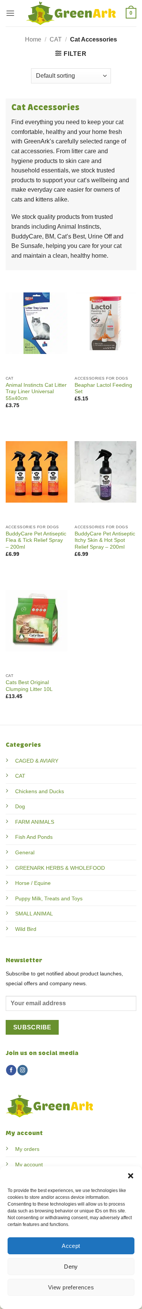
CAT (56, 39)
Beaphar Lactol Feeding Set (103, 388)
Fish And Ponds (34, 837)
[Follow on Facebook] (11, 1070)
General (24, 852)
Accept (71, 1246)
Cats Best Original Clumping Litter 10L (29, 686)
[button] (130, 1176)
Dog (20, 806)
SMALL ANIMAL (34, 914)
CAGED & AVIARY (36, 761)
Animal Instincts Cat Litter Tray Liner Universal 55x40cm (36, 391)
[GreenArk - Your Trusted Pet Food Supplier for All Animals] (71, 13)
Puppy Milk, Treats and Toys (49, 898)
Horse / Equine (33, 883)
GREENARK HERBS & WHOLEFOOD (60, 868)
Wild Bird (25, 929)
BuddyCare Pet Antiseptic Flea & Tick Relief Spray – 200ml (36, 540)
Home (33, 39)
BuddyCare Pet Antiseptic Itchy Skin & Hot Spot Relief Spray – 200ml (105, 540)
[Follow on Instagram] (22, 1070)
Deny (71, 1266)
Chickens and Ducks (39, 791)
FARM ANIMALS (34, 822)
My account (29, 1164)
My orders (27, 1149)
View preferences (71, 1287)
